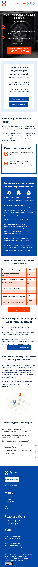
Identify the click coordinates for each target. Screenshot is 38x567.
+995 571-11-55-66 (18, 3)
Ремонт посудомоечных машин (14, 541)
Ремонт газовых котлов (12, 534)
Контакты (8, 499)
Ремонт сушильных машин (13, 545)
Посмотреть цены (19, 99)
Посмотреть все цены (19, 310)
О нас (6, 508)
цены (20, 92)
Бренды (7, 506)
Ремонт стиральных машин (13, 536)
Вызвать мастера (12, 479)
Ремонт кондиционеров (12, 538)
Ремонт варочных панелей (13, 548)
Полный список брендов (19, 347)
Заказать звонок (19, 104)
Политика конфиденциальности (15, 511)
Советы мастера (10, 501)
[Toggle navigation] (4, 8)
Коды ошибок (9, 497)
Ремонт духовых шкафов (13, 543)
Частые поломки (10, 504)
